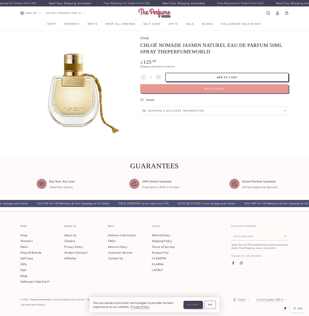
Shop (23, 235)
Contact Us (115, 258)
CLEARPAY (159, 258)
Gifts (23, 264)
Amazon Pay (160, 252)
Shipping (145, 66)
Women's (26, 241)
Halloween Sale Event (35, 281)
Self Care (26, 258)
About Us (70, 235)
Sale (23, 270)
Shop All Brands (30, 252)
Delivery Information (122, 235)
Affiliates (70, 258)
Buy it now (214, 88)
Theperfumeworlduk (40, 299)
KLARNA (158, 264)
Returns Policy (117, 247)
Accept (193, 304)
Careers (69, 241)
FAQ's (112, 241)
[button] (268, 13)
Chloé (144, 38)
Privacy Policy (73, 247)
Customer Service (120, 252)
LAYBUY (157, 270)
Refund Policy (161, 235)
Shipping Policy (162, 241)
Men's (24, 247)
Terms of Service (163, 247)
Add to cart (227, 77)
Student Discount (76, 252)
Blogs (24, 276)
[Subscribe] (287, 236)
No (210, 304)
